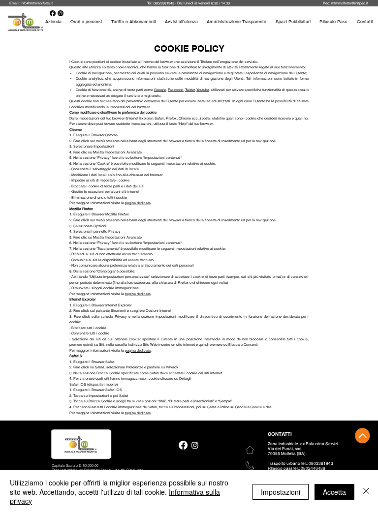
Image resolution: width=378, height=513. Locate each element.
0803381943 (321, 463)
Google (160, 90)
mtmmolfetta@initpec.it (349, 3)
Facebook (176, 90)
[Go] (362, 435)
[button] (333, 22)
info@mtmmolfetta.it (37, 3)
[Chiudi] (366, 491)
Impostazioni (280, 492)
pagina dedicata (138, 203)
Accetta (334, 492)
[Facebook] (183, 445)
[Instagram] (194, 445)
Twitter (190, 90)
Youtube (202, 90)
